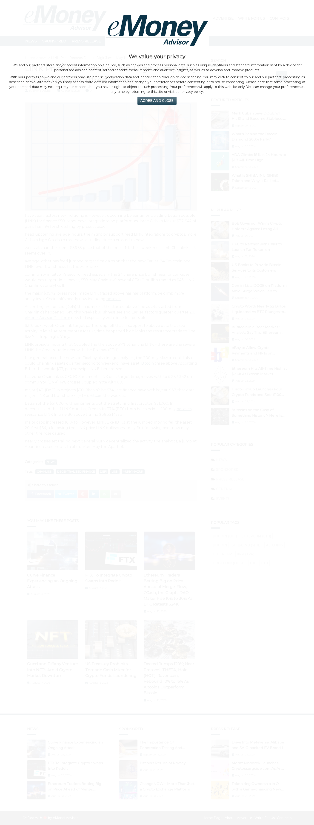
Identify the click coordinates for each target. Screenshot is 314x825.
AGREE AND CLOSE (157, 101)
